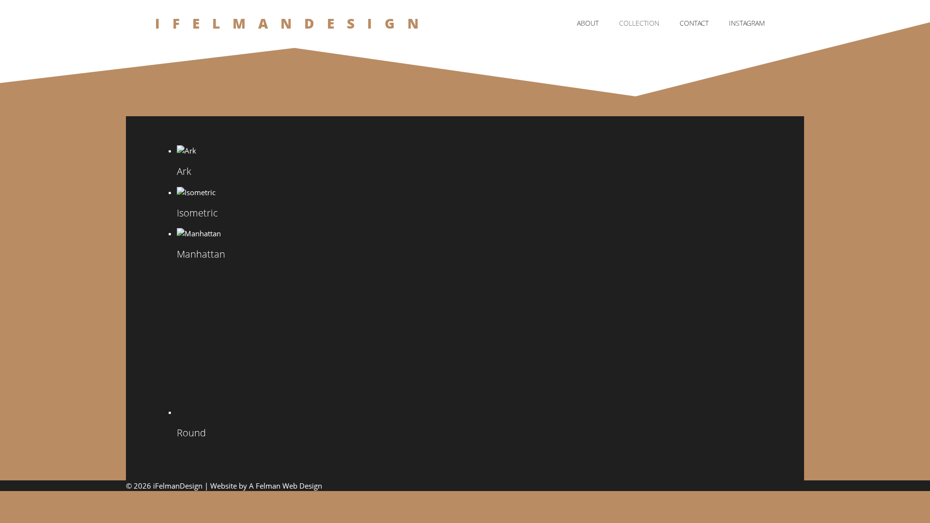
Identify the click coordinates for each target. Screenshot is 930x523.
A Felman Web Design (285, 486)
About (588, 23)
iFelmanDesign (293, 23)
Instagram (747, 23)
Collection (639, 23)
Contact (694, 23)
